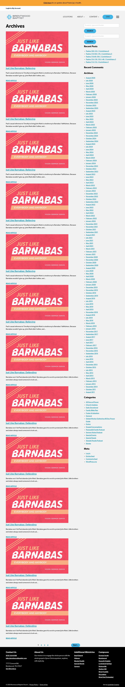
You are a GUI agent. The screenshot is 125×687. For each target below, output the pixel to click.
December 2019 (91, 287)
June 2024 (89, 149)
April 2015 (89, 376)
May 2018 (89, 320)
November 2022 (92, 196)
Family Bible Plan (92, 410)
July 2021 (89, 238)
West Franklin (103, 672)
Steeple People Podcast (94, 441)
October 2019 (91, 293)
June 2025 (89, 116)
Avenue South (104, 655)
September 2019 (92, 296)
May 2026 (89, 86)
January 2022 (91, 221)
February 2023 (91, 188)
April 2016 (89, 362)
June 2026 (89, 83)
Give (108, 17)
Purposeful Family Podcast (95, 430)
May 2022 (89, 210)
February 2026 (91, 94)
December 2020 (92, 257)
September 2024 (92, 141)
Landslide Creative (113, 685)
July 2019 (89, 301)
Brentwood (103, 658)
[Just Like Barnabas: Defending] (37, 353)
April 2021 (89, 246)
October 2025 (91, 105)
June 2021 (89, 240)
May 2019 (89, 307)
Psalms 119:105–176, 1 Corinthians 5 (99, 54)
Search (90, 31)
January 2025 (91, 130)
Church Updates (92, 405)
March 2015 (90, 378)
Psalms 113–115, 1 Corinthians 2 (97, 62)
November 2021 (92, 227)
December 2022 (92, 194)
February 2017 (91, 345)
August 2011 (90, 392)
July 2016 (89, 356)
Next (75, 645)
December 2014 (91, 387)
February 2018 (91, 326)
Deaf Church (78, 655)
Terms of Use (44, 685)
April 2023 (90, 183)
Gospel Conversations (94, 427)
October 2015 (91, 367)
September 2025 (92, 108)
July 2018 (89, 318)
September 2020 (92, 265)
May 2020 (89, 274)
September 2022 (92, 202)
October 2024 (91, 138)
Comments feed (91, 459)
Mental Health (79, 661)
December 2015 (91, 365)
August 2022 (90, 205)
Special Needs (91, 438)
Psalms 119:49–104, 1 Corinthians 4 (98, 57)
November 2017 (92, 331)
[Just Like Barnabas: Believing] (37, 49)
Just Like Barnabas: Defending (21, 372)
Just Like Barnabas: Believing (20, 68)
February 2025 (91, 127)
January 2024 (91, 163)
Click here (47, 3)
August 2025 (90, 111)
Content (93, 17)
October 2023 (91, 169)
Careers (77, 666)
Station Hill (102, 669)
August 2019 (90, 298)
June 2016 (89, 359)
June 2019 (89, 304)
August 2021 (90, 235)
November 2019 (92, 290)
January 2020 (91, 285)
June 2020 (89, 271)
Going (88, 424)
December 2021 (91, 224)
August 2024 (90, 144)
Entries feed (90, 456)
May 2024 (89, 152)
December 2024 (92, 133)
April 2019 (89, 309)
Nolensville (103, 666)
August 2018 (90, 315)
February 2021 (91, 252)
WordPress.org (91, 462)
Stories (88, 443)
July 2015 (89, 370)
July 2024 (89, 147)
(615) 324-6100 (11, 655)
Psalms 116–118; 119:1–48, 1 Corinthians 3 (101, 59)
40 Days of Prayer (92, 402)
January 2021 (91, 254)
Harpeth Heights (104, 661)
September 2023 (92, 171)
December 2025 (92, 100)
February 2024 (91, 160)
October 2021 (91, 229)
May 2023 (89, 180)
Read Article (11, 81)
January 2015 (91, 384)
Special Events (91, 435)
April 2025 (90, 122)
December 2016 (91, 348)
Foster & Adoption (92, 413)
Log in (88, 453)
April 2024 (90, 155)
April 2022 (90, 213)
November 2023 (92, 166)
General (89, 416)
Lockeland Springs (105, 664)
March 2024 (90, 158)
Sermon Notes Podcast (94, 432)
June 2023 (89, 177)
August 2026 (90, 78)
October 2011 (91, 389)
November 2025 (92, 103)
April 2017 (89, 343)
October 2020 (91, 262)
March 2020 (90, 279)
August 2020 (90, 268)
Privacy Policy (33, 685)
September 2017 (92, 334)
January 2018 (91, 329)
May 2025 (89, 119)
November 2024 (92, 136)
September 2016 (92, 353)
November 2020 (92, 260)
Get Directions (11, 669)
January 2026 (91, 97)
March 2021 (90, 249)
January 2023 (91, 191)
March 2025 (90, 125)
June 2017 (89, 340)
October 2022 (91, 199)
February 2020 (91, 282)
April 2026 (90, 89)
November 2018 (92, 312)
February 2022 (91, 218)
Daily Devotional (92, 408)
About (80, 17)
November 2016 (92, 351)
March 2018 (90, 323)
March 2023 (90, 185)
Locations (68, 17)
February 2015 (91, 381)
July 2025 (89, 114)
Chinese (77, 658)
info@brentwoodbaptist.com (16, 658)
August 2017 (90, 337)
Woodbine (102, 674)
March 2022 (90, 216)
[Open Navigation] (117, 17)
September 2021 (92, 232)
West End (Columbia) (106, 677)
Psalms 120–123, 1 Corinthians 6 (97, 51)
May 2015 (89, 373)
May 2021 (89, 243)
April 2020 (90, 276)
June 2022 (89, 207)
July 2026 (89, 80)
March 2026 (90, 92)
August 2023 (90, 174)
